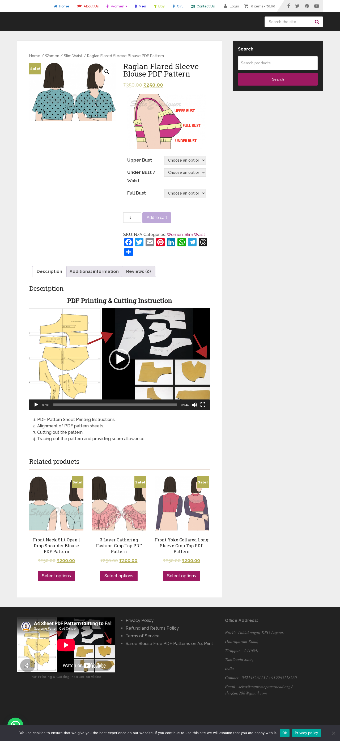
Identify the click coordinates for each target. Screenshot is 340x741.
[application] (119, 359)
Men (142, 6)
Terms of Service (143, 635)
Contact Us (205, 6)
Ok (284, 733)
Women (117, 6)
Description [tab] (49, 271)
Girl (179, 6)
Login (234, 6)
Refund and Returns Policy (152, 628)
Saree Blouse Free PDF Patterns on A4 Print (169, 643)
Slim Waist (73, 55)
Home (63, 6)
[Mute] (194, 404)
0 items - (263, 6)
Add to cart (157, 217)
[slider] (115, 404)
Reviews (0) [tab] (138, 271)
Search (317, 21)
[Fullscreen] (203, 404)
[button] (119, 359)
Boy (161, 6)
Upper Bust (139, 160)
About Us (91, 6)
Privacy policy (306, 733)
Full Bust (136, 193)
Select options (56, 575)
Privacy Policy (140, 620)
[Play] (36, 404)
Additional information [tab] (94, 271)
